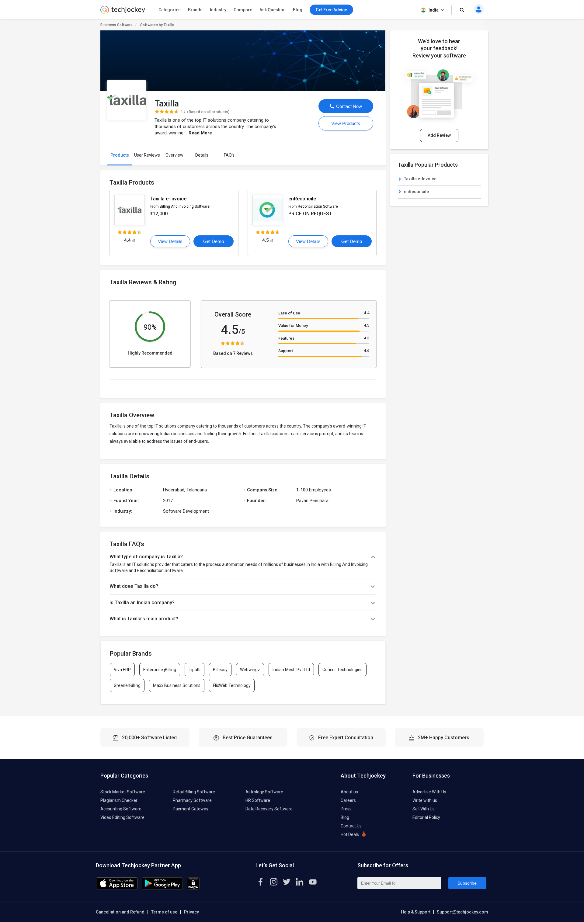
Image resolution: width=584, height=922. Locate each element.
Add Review (439, 135)
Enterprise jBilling (159, 669)
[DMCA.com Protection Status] (193, 888)
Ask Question (272, 9)
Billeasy (220, 669)
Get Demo (213, 241)
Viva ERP (122, 669)
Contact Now (348, 106)
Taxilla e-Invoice (168, 199)
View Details (170, 241)
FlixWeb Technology (232, 685)
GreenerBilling (127, 685)
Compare (243, 9)
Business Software (116, 25)
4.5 (366, 325)
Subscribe (467, 883)
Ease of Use (289, 313)
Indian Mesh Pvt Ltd (291, 669)
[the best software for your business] (122, 12)
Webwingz (250, 669)
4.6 (366, 350)
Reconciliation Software (318, 206)
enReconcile (302, 199)
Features (286, 338)
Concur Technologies (342, 669)
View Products (345, 123)
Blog (297, 9)
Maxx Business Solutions (176, 685)
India (434, 10)
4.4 (366, 312)
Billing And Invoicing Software (185, 206)
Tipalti (194, 669)
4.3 (366, 338)
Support (285, 350)
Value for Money (293, 325)
